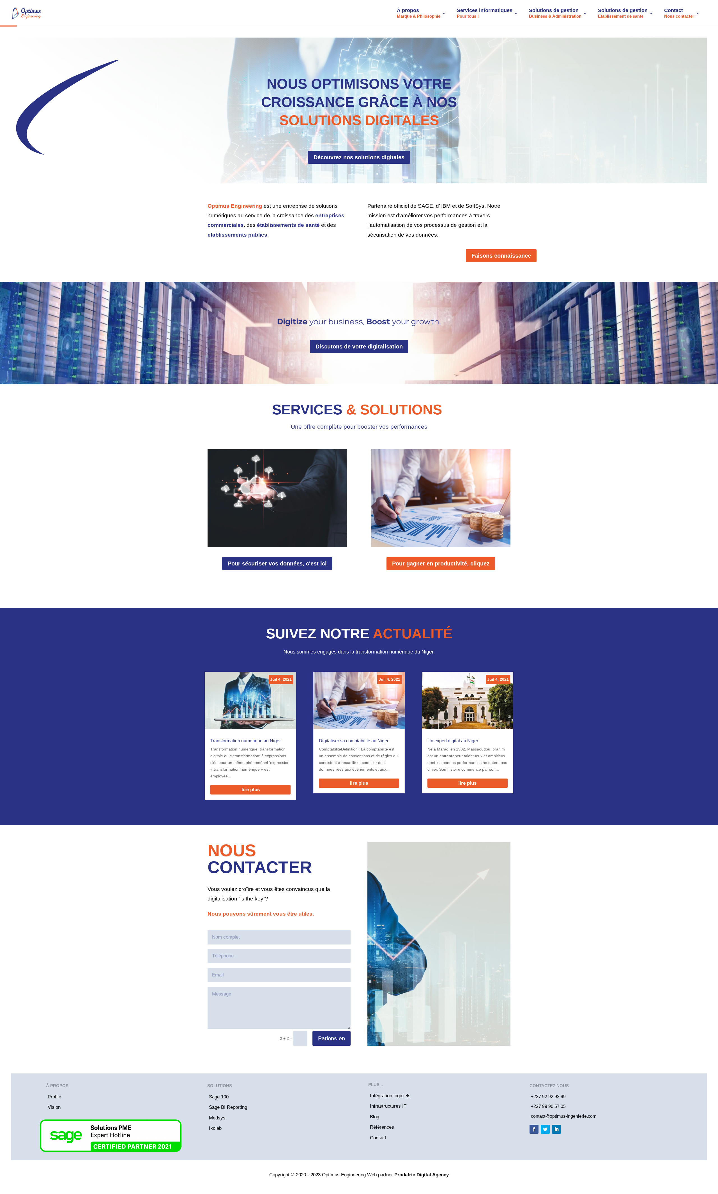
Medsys (217, 1118)
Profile (54, 1097)
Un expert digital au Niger (452, 740)
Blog (374, 1116)
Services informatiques (484, 13)
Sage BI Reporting (228, 1107)
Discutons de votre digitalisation (359, 346)
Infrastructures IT (388, 1106)
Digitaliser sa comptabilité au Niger (353, 740)
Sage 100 (219, 1097)
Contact (679, 13)
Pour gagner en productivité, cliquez (440, 563)
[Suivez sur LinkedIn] (556, 1129)
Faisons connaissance (501, 256)
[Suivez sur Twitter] (545, 1129)
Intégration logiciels (390, 1095)
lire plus (250, 789)
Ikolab (215, 1128)
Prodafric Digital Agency (421, 1174)
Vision (54, 1107)
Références (382, 1127)
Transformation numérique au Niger (245, 740)
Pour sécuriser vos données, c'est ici (277, 563)
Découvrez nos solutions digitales (359, 157)
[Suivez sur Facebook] (534, 1129)
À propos (418, 13)
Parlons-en (331, 1038)
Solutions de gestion (555, 13)
